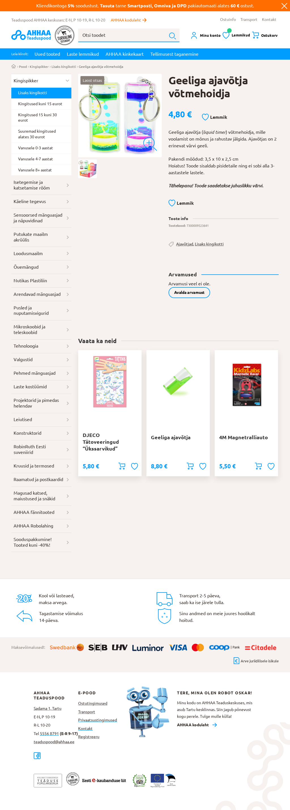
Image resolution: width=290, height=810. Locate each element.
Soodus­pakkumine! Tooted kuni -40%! (33, 542)
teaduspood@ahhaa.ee (54, 742)
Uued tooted (47, 54)
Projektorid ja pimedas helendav (36, 403)
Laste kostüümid (30, 386)
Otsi (172, 36)
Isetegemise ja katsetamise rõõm (32, 185)
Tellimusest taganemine (174, 54)
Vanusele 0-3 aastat (35, 148)
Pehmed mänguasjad (35, 373)
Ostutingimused (92, 703)
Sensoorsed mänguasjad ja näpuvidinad (38, 217)
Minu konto (210, 35)
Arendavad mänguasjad (37, 294)
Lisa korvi (121, 466)
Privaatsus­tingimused (97, 720)
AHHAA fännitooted (34, 512)
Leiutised (23, 419)
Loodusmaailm (28, 253)
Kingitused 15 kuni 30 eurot (37, 118)
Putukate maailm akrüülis (31, 237)
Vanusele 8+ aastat (35, 170)
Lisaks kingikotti (64, 66)
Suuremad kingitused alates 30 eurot (37, 134)
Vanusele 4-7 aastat (35, 159)
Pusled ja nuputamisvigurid (31, 310)
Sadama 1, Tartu (47, 708)
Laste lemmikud (83, 54)
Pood (23, 66)
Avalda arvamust (189, 292)
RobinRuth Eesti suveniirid (30, 449)
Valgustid (23, 359)
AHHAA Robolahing (33, 525)
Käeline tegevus (30, 201)
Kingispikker (39, 66)
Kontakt (269, 19)
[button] (214, 117)
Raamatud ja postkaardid (38, 479)
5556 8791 (49, 733)
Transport (248, 19)
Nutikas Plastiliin (30, 280)
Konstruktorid (27, 433)
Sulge (284, 5)
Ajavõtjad (184, 244)
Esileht (13, 66)
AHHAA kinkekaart (125, 54)
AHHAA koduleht (126, 20)
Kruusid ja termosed (34, 465)
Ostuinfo (228, 19)
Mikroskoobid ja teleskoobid (29, 329)
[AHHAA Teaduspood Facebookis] (56, 755)
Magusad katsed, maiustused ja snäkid (34, 495)
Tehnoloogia (26, 345)
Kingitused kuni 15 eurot (40, 104)
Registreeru (88, 736)
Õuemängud (26, 267)
